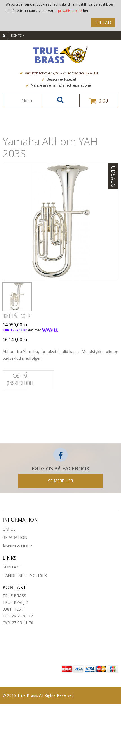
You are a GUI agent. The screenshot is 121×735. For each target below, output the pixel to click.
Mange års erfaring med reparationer (61, 85)
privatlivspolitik (70, 10)
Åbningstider (17, 546)
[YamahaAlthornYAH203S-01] (17, 296)
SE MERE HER (60, 480)
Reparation (15, 537)
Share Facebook (8, 401)
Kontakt (12, 567)
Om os (9, 529)
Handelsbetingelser (25, 575)
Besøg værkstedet (61, 79)
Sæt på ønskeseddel (20, 379)
